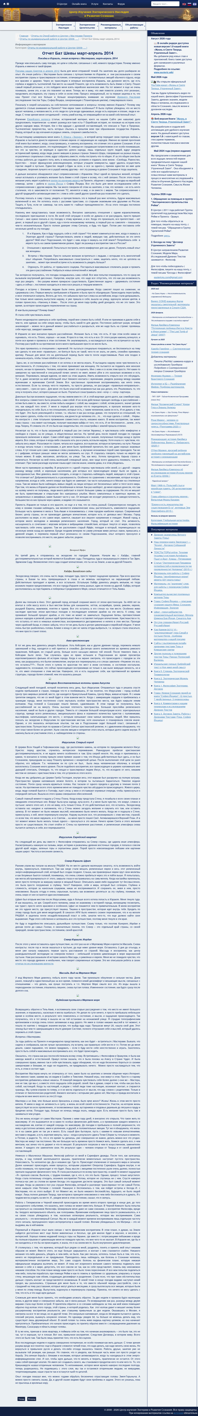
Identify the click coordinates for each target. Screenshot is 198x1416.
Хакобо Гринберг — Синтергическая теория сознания (170, 350)
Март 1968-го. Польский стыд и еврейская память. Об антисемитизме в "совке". (171, 488)
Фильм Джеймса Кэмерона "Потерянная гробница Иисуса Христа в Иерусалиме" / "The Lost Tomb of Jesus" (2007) (171, 329)
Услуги (94, 4)
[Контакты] (8, 4)
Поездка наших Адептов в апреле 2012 (37, 71)
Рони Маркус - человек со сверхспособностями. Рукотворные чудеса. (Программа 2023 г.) (170, 423)
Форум (121, 4)
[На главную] (4, 4)
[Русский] (189, 3)
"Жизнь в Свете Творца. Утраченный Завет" (171, 120)
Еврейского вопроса (38, 119)
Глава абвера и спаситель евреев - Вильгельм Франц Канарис (170, 498)
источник (178, 1413)
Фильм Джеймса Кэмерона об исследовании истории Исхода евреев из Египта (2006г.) (172, 473)
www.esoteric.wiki (163, 72)
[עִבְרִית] (194, 3)
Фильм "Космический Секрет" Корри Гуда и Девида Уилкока (170, 406)
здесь (167, 235)
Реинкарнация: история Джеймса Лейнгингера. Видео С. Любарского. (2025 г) (170, 442)
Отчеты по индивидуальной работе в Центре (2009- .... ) (57, 47)
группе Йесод (55, 183)
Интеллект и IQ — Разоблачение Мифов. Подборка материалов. (168, 385)
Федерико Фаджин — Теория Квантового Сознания (166, 377)
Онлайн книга (79, 4)
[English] (184, 3)
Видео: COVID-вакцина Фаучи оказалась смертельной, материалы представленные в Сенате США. (170, 304)
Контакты (108, 4)
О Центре (62, 4)
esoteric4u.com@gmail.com (168, 277)
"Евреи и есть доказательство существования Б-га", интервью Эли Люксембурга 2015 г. (170, 508)
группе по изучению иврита (65, 180)
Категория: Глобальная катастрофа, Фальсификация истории (170, 522)
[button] (63, 26)
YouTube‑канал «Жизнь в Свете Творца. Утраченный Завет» (168, 86)
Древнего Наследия (128, 97)
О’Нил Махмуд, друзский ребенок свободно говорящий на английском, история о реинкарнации (171, 453)
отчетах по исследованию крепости (34, 963)
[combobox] (165, 3)
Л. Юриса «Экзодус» (72, 137)
